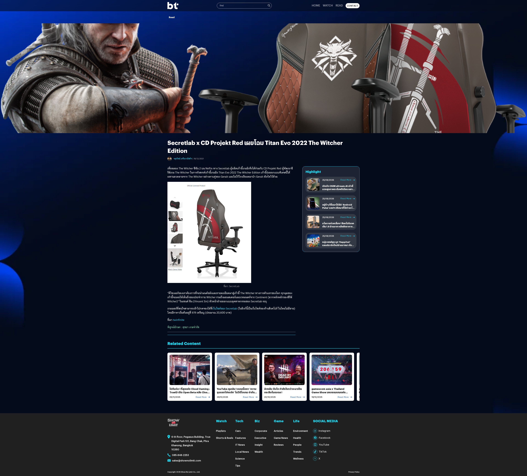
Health (297, 438)
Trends (297, 451)
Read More (345, 180)
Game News (281, 438)
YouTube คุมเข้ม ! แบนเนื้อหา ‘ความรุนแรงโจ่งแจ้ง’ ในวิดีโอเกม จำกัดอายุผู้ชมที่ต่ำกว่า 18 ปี (236, 392)
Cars (238, 431)
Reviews (279, 444)
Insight (259, 444)
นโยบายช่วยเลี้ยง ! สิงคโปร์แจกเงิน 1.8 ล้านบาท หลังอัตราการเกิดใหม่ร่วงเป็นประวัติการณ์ (338, 226)
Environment (300, 431)
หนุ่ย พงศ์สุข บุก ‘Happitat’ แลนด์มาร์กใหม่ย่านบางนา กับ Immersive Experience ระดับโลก (337, 246)
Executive (260, 438)
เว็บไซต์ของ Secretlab (224, 308)
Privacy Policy (354, 472)
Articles (278, 431)
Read (339, 5)
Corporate (261, 431)
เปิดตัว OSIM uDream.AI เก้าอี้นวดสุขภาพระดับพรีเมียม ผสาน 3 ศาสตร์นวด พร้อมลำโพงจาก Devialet (338, 190)
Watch (328, 5)
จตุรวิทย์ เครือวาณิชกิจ (183, 158)
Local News (242, 451)
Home (316, 5)
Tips (237, 465)
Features (240, 438)
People (297, 444)
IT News (240, 444)
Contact (352, 5)
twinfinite (178, 320)
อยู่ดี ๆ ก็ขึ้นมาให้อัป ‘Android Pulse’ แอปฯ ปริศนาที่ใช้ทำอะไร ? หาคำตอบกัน (338, 207)
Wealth (259, 451)
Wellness (298, 458)
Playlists (221, 431)
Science (240, 458)
